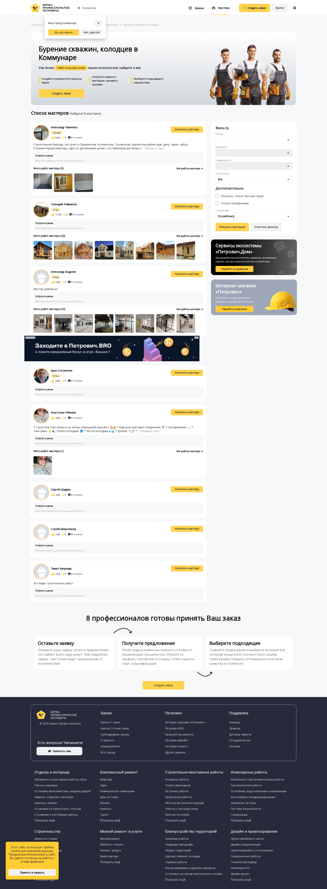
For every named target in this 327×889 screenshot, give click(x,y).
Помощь (234, 722)
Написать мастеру (187, 129)
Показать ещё (44, 820)
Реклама (234, 746)
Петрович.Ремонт (176, 746)
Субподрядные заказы (115, 734)
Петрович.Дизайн (176, 740)
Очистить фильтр (266, 227)
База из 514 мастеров (115, 728)
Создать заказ (61, 93)
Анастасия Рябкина (63, 412)
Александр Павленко (64, 127)
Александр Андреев (63, 272)
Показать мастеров (232, 227)
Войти (280, 8)
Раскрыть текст (155, 148)
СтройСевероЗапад (63, 529)
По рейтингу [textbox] (226, 216)
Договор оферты (240, 734)
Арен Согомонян (61, 370)
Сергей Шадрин (61, 489)
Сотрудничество (240, 740)
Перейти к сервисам (234, 269)
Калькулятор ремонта (179, 734)
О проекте (107, 740)
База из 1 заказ (110, 722)
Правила (234, 728)
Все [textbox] (220, 179)
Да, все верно (63, 32)
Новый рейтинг (110, 746)
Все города (108, 752)
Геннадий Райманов (64, 204)
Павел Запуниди (61, 568)
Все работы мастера (189, 168)
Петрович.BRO (174, 728)
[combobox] (254, 139)
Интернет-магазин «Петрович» (185, 722)
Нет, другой (91, 32)
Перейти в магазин (234, 309)
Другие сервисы (175, 752)
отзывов (76, 137)
